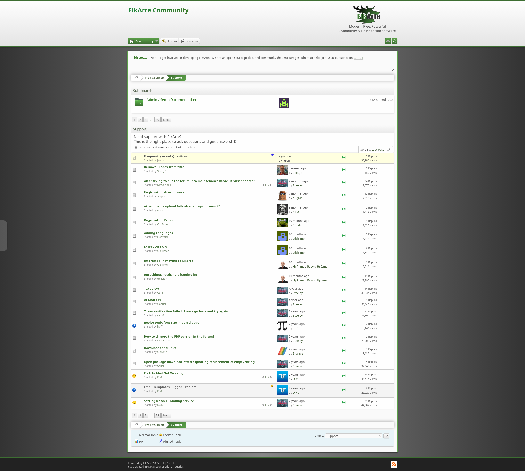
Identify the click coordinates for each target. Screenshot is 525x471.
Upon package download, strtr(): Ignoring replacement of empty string (199, 362)
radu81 (161, 315)
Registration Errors (158, 220)
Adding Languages (158, 233)
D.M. (160, 377)
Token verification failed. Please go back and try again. (186, 311)
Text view (151, 288)
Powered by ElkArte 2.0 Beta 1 (146, 463)
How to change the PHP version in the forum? (179, 336)
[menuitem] (394, 41)
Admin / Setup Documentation (171, 99)
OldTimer (163, 224)
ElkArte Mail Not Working (164, 373)
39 (157, 120)
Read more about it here (150, 67)
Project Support (154, 77)
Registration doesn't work (164, 192)
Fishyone (162, 237)
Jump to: (319, 435)
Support (176, 77)
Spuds (297, 225)
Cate (160, 292)
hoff (159, 326)
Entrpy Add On (155, 247)
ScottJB (161, 171)
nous (160, 210)
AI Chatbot (152, 300)
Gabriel (161, 304)
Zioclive (298, 353)
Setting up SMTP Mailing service (169, 401)
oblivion (162, 278)
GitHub (358, 58)
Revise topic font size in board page (171, 322)
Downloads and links (160, 348)
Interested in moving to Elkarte (168, 261)
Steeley (298, 185)
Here (198, 67)
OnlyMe (162, 352)
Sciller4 (161, 366)
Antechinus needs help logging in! (170, 274)
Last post (378, 149)
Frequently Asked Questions (166, 156)
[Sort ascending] (389, 150)
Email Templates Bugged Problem (170, 387)
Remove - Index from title (164, 167)
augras (161, 196)
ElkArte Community (158, 10)
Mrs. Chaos (164, 185)
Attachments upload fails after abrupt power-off (182, 206)
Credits (171, 463)
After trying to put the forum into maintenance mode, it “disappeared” (199, 181)
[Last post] (344, 158)
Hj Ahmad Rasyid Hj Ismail (311, 266)
